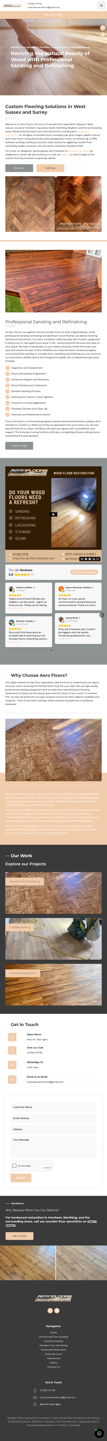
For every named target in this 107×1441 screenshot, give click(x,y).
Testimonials (53, 1358)
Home (53, 1332)
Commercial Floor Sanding (53, 1337)
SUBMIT (21, 1178)
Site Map (75, 1425)
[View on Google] (11, 589)
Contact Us (53, 1367)
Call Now (50, 168)
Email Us (19, 168)
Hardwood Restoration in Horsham (47, 1425)
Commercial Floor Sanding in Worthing (75, 1418)
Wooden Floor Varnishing (53, 1345)
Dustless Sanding (53, 1341)
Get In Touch (19, 1236)
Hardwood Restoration (53, 1349)
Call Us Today (19, 445)
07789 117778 (33, 4)
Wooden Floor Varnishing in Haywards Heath (71, 1421)
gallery (65, 154)
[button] (101, 5)
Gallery (53, 1362)
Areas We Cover (53, 1354)
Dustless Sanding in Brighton (25, 1421)
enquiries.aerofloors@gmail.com (42, 7)
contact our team (78, 151)
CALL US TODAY (53, 15)
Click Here (32, 1067)
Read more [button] (15, 608)
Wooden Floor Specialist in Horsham (28, 1418)
